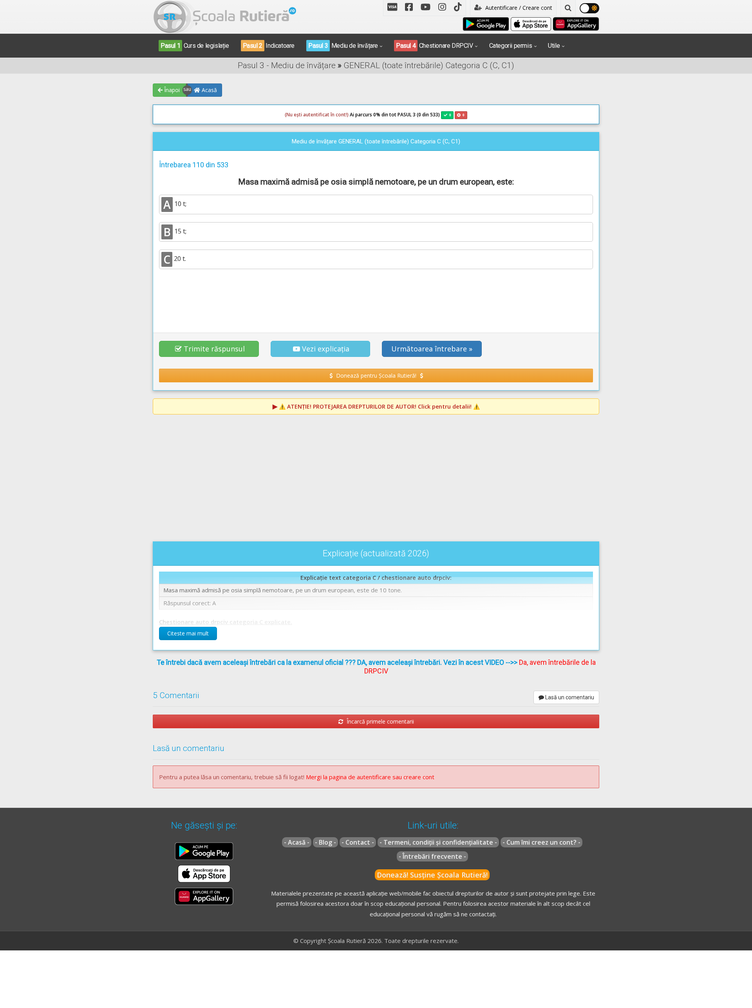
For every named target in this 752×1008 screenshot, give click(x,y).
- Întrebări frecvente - (432, 856)
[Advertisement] (376, 296)
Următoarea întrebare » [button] (431, 348)
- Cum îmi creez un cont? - (541, 842)
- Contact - (358, 842)
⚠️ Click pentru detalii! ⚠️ (379, 406)
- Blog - (325, 842)
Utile (554, 45)
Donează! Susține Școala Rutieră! (432, 875)
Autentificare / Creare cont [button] (518, 7)
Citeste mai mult (188, 633)
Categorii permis (510, 45)
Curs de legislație (195, 45)
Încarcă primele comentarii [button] (379, 721)
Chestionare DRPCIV (434, 45)
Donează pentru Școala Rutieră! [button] (376, 375)
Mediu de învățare (343, 45)
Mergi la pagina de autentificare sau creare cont (370, 777)
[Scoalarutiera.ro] (225, 16)
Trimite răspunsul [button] (214, 348)
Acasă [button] (208, 90)
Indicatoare (269, 45)
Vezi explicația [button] (325, 348)
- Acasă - (296, 842)
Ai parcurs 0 (330, 114)
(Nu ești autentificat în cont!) (317, 114)
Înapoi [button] (171, 90)
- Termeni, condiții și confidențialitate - (438, 842)
